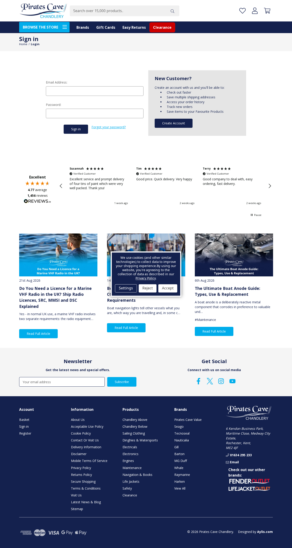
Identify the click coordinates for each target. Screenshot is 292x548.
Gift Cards (105, 27)
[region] (165, 186)
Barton (179, 454)
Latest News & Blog (86, 502)
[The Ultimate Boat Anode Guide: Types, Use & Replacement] (234, 255)
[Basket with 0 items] (267, 10)
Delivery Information (86, 447)
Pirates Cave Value (188, 419)
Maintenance (132, 468)
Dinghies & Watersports (140, 440)
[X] (210, 381)
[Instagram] (221, 381)
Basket (24, 419)
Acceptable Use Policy (87, 426)
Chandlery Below (135, 426)
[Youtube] (232, 381)
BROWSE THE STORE (40, 27)
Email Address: (56, 82)
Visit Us (76, 495)
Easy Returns (134, 27)
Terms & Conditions (86, 488)
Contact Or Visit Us (85, 440)
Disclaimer (78, 454)
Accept (168, 288)
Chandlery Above (135, 419)
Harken (179, 481)
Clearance (162, 27)
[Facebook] (198, 381)
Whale (178, 468)
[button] (61, 186)
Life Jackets (131, 481)
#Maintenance (205, 319)
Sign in (24, 426)
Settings (126, 288)
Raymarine (182, 474)
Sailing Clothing (134, 433)
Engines (128, 461)
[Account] (255, 10)
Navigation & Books (137, 474)
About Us (78, 419)
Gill (176, 447)
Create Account (173, 123)
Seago (179, 426)
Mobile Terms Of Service (89, 461)
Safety (127, 488)
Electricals (130, 447)
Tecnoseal (182, 433)
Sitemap (77, 509)
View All (179, 488)
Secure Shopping (83, 481)
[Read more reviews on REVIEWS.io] (37, 202)
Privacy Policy (81, 468)
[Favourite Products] (242, 10)
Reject (147, 288)
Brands (82, 27)
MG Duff (180, 461)
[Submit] (172, 10)
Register (25, 433)
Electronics (130, 454)
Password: (53, 104)
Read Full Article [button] (38, 333)
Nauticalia (181, 440)
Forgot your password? (108, 127)
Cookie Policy (81, 433)
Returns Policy (81, 474)
